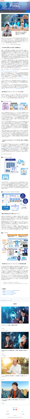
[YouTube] (16, 409)
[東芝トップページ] (2, 1)
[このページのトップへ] (28, 418)
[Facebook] (13, 409)
